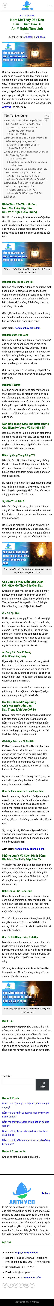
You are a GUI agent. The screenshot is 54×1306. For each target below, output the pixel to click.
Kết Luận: (11, 196)
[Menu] (5, 5)
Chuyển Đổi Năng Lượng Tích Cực (27, 193)
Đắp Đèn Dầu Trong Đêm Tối (24, 127)
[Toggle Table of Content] (45, 116)
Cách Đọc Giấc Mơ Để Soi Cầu (25, 176)
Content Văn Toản (31, 1277)
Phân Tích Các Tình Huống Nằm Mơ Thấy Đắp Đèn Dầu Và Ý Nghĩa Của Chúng (26, 122)
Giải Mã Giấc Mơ (27, 16)
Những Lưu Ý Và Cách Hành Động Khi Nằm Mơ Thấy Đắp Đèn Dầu (25, 184)
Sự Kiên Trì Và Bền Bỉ (20, 148)
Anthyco (6, 106)
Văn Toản (40, 37)
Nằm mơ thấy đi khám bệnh (30, 848)
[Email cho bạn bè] (21, 1285)
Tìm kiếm (6, 1076)
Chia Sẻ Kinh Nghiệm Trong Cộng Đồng (29, 179)
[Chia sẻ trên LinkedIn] (32, 1285)
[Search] (51, 5)
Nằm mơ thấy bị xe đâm (27, 328)
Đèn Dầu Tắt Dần (19, 134)
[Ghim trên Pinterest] (26, 1285)
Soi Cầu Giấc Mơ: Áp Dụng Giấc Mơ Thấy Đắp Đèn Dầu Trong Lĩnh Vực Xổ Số (26, 171)
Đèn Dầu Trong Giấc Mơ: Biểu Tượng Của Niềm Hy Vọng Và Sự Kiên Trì (26, 139)
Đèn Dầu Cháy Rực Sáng (22, 131)
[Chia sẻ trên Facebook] (10, 1285)
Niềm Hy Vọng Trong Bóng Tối (25, 145)
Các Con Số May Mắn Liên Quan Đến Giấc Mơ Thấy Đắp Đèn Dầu (27, 153)
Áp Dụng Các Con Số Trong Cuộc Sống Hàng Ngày (29, 164)
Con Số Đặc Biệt (18, 158)
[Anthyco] (27, 5)
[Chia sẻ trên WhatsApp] (5, 1285)
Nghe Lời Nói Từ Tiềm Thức (23, 190)
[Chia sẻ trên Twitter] (15, 1285)
